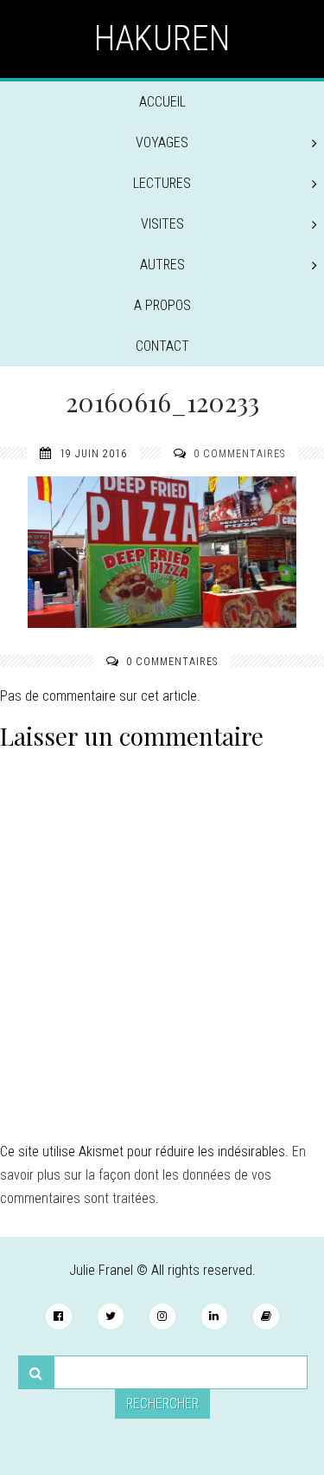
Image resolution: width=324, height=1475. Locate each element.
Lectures (162, 183)
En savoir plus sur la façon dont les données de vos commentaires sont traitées (153, 1175)
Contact (162, 346)
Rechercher (162, 1403)
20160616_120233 (162, 402)
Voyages (162, 142)
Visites (162, 224)
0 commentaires (239, 454)
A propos (162, 305)
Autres (162, 264)
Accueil (162, 102)
